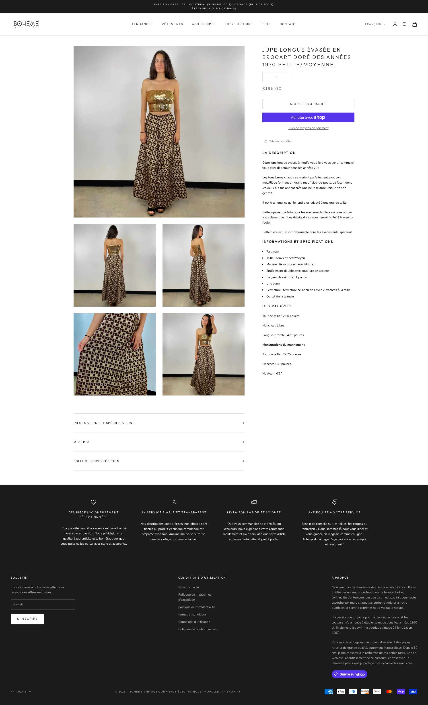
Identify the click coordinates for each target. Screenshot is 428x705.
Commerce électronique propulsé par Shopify (199, 691)
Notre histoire (238, 24)
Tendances (142, 24)
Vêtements (172, 24)
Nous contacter (188, 587)
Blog (266, 24)
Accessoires (204, 24)
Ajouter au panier (308, 104)
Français (373, 24)
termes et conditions (192, 614)
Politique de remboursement (198, 629)
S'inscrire (27, 619)
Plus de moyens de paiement (308, 128)
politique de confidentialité (196, 607)
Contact (288, 24)
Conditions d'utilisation (194, 622)
